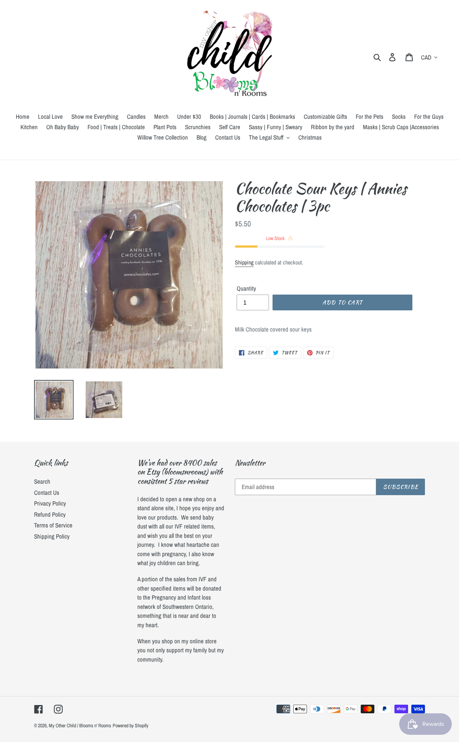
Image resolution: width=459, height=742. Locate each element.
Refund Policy (50, 514)
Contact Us (46, 492)
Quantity (246, 288)
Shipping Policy (52, 536)
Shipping (244, 262)
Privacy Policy (50, 503)
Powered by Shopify (130, 725)
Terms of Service (53, 525)
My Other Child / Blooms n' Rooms (80, 725)
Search (42, 481)
